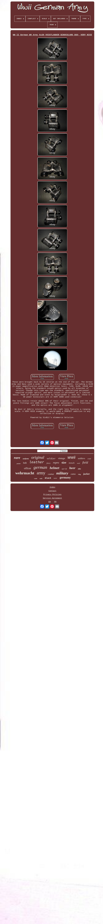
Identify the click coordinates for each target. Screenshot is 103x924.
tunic (55, 478)
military (62, 473)
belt (25, 462)
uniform (26, 459)
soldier (51, 458)
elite (79, 469)
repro (56, 462)
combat (51, 474)
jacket (86, 473)
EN (49, 502)
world (64, 469)
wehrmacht (24, 473)
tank (41, 478)
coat (89, 459)
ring (79, 474)
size (64, 462)
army (41, 473)
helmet (54, 468)
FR (55, 502)
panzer (19, 463)
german (40, 467)
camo (73, 474)
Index (52, 487)
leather (36, 462)
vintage (61, 458)
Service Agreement (52, 498)
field (85, 462)
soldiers (81, 458)
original (37, 457)
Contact (52, 491)
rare (17, 458)
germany (65, 477)
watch (35, 478)
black (48, 478)
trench (71, 463)
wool (78, 463)
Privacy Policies (52, 495)
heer (72, 468)
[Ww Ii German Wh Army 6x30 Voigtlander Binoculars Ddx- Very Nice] (52, 49)
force (48, 463)
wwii (71, 457)
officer (27, 468)
